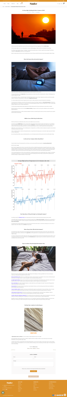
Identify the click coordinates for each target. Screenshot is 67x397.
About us (13, 3)
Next (54, 349)
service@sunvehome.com (7, 0)
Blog (17, 3)
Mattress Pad (20, 388)
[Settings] (59, 3)
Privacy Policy (51, 387)
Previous (13, 349)
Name (14, 356)
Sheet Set (19, 383)
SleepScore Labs (22, 217)
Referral (21, 3)
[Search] (58, 3)
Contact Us (35, 384)
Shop (8, 3)
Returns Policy (51, 384)
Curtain (19, 391)
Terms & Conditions (52, 386)
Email (35, 356)
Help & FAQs (51, 383)
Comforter (19, 387)
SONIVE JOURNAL (7, 6)
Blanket (19, 386)
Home (4, 3)
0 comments (38, 12)
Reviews (35, 388)
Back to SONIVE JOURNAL (33, 376)
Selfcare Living (35, 346)
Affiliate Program (36, 387)
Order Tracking (51, 388)
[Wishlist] (61, 3)
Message (14, 360)
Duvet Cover (20, 384)
